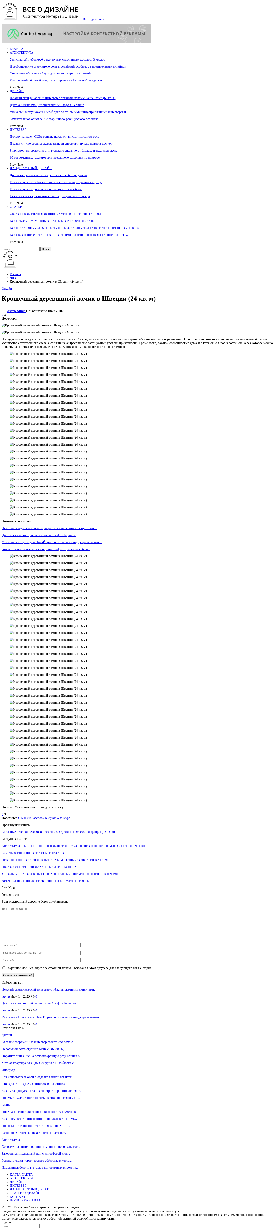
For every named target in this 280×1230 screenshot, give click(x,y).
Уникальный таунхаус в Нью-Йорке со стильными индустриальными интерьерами (68, 112)
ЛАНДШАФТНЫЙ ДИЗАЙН (31, 168)
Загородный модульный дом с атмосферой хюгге (36, 1153)
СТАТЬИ (16, 206)
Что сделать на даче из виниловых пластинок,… (35, 1084)
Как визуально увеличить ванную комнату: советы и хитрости (54, 220)
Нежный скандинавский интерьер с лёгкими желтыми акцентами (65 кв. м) (63, 98)
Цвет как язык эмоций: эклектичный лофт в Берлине (47, 105)
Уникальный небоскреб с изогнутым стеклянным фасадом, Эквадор (57, 59)
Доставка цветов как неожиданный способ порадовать (48, 175)
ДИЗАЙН (17, 91)
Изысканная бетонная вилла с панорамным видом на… (40, 1167)
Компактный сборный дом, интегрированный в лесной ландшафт (56, 80)
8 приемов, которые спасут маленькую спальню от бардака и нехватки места (63, 150)
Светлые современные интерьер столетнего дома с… (39, 1042)
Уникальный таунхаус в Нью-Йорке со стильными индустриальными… (52, 1017)
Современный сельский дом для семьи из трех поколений (50, 73)
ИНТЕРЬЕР (18, 129)
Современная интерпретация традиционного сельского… (42, 1146)
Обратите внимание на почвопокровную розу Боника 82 (41, 1056)
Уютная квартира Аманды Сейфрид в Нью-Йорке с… (39, 1063)
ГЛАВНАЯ (18, 48)
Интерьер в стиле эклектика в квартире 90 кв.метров (39, 1111)
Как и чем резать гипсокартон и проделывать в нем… (39, 1118)
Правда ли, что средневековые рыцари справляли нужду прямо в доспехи (61, 143)
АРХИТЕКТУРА (21, 52)
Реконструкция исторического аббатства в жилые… (38, 1160)
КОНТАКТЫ (19, 1196)
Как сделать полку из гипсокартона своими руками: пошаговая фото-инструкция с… (69, 234)
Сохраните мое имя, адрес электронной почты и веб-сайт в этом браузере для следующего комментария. (79, 968)
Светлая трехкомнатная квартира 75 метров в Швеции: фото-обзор (56, 213)
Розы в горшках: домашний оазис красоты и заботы (46, 189)
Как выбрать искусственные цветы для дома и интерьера (50, 196)
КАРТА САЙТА (21, 1174)
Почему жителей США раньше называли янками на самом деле (54, 136)
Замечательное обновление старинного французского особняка (54, 119)
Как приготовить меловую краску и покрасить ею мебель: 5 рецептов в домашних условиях (74, 227)
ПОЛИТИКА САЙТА (25, 1200)
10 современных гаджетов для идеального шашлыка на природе (55, 157)
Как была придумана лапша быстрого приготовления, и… (42, 1091)
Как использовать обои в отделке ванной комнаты (37, 1077)
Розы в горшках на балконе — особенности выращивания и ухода (56, 182)
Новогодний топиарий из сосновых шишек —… (36, 1125)
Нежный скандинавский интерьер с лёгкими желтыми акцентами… (49, 989)
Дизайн (7, 288)
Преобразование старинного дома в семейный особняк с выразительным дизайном (68, 66)
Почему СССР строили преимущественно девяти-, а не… (42, 1097)
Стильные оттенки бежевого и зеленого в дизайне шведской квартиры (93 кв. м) (58, 832)
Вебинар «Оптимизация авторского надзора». (34, 1132)
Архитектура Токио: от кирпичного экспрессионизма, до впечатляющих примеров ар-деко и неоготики (74, 845)
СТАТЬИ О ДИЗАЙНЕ (26, 1193)
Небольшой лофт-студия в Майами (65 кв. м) (33, 1049)
